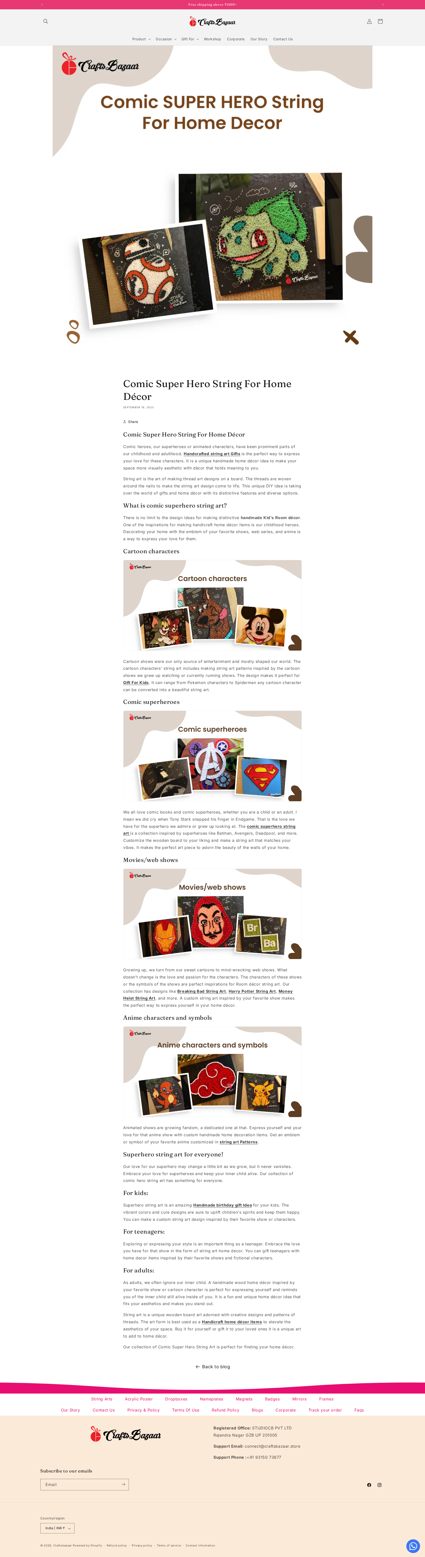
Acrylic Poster (139, 1399)
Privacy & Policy (143, 1410)
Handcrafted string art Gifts (212, 453)
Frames (326, 1399)
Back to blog (216, 1366)
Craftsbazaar (62, 1545)
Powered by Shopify (87, 1545)
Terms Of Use (185, 1410)
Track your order (325, 1410)
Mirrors (299, 1399)
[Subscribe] (123, 1484)
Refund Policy (225, 1410)
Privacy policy (142, 1545)
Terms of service (169, 1545)
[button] (45, 21)
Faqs (359, 1410)
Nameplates (211, 1399)
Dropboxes (176, 1399)
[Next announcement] (383, 4)
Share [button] (133, 422)
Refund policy (117, 1545)
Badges (272, 1399)
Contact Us (104, 1410)
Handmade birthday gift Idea (222, 1205)
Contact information (200, 1545)
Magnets (244, 1399)
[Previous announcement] (42, 4)
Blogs (257, 1410)
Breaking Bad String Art (201, 991)
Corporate (285, 1410)
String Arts (101, 1399)
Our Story (70, 1410)
